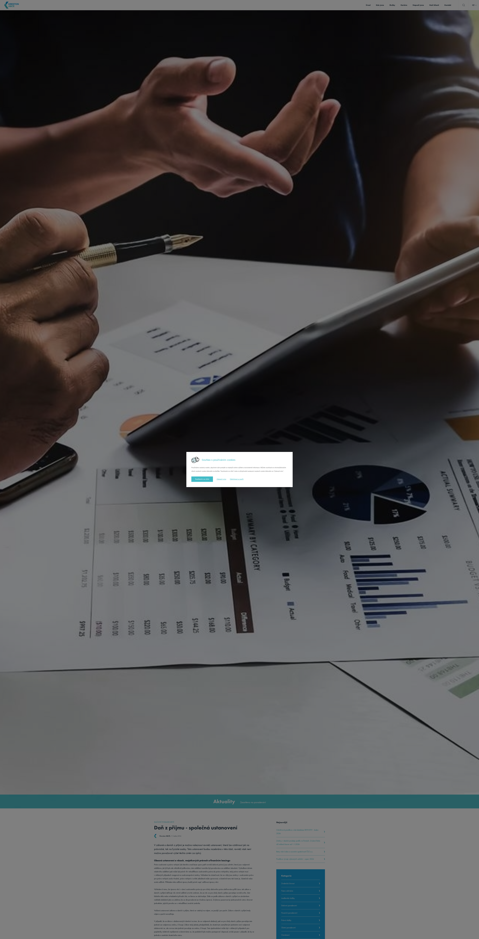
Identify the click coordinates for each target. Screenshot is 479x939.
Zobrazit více (221, 479)
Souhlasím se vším (202, 479)
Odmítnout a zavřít (236, 479)
